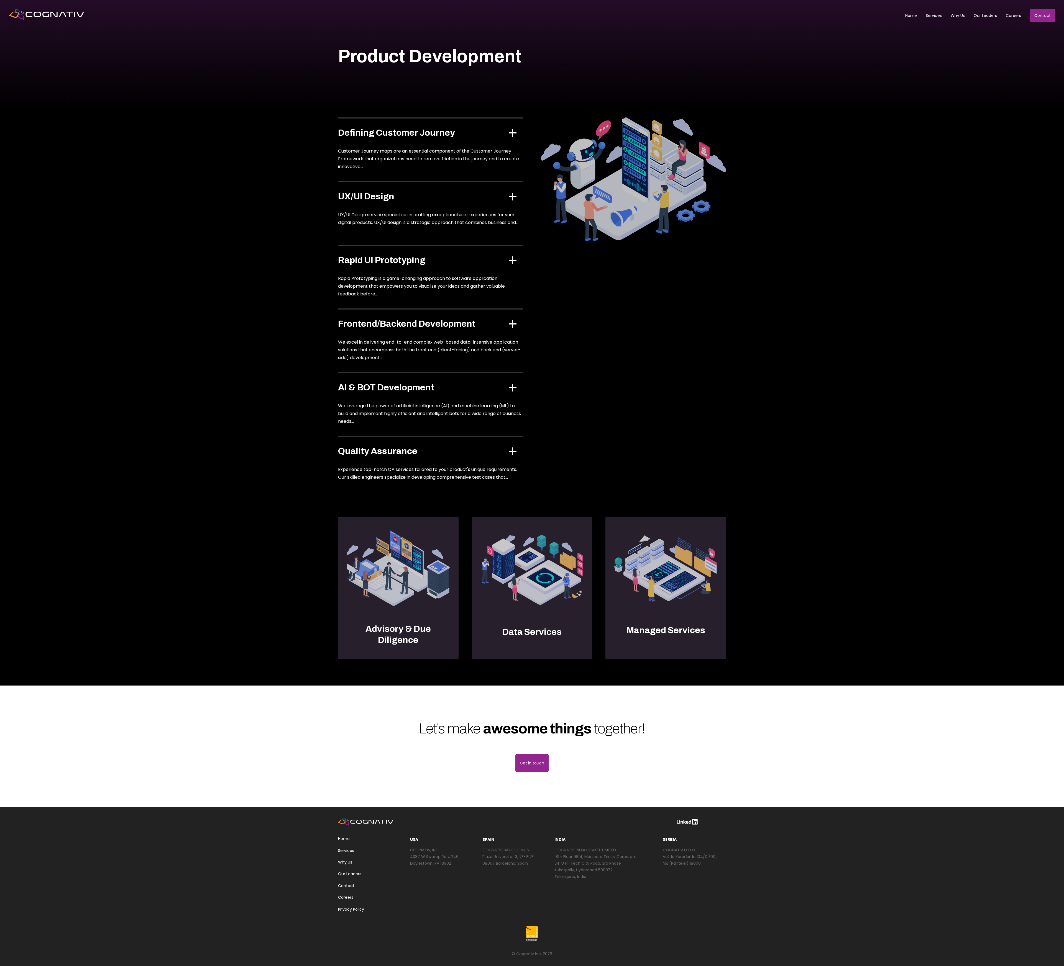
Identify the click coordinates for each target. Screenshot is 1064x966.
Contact (1042, 15)
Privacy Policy (351, 909)
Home (911, 15)
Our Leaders (985, 15)
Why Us (958, 15)
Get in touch (532, 763)
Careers (1013, 15)
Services (934, 15)
